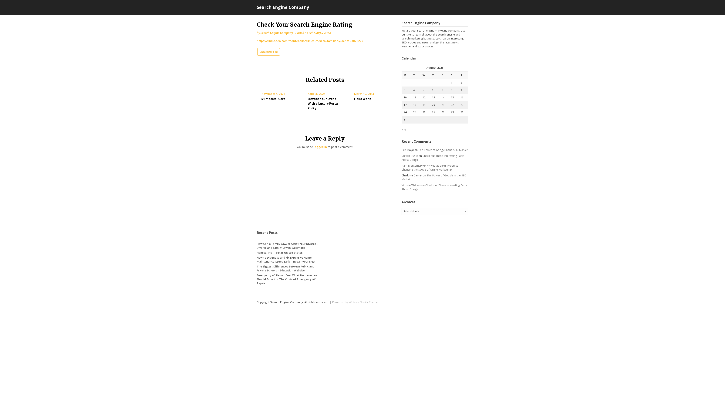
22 (452, 105)
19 (424, 105)
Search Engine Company (283, 7)
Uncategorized (268, 51)
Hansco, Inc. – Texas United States (279, 252)
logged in (320, 147)
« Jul (404, 129)
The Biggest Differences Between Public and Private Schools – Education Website (285, 268)
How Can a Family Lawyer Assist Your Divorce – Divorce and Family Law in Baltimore (287, 246)
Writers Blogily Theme (363, 302)
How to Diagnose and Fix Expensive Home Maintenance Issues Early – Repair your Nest (286, 259)
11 (414, 97)
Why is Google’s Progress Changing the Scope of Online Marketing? (430, 167)
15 (452, 97)
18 (414, 105)
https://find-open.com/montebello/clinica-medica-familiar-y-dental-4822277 (310, 41)
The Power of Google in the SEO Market (443, 150)
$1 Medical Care (273, 99)
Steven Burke (410, 156)
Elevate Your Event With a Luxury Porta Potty (323, 103)
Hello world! (363, 99)
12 (424, 97)
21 (442, 105)
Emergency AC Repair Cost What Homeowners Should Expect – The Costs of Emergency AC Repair (287, 279)
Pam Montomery (412, 165)
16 (462, 97)
